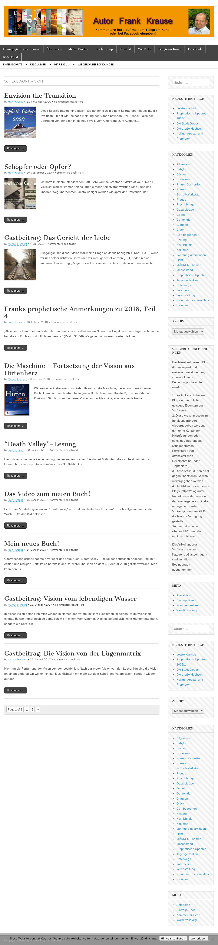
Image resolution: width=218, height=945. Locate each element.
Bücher (181, 174)
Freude (181, 199)
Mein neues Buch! (31, 543)
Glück (180, 229)
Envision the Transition (40, 95)
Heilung (181, 240)
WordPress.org (186, 610)
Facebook (195, 49)
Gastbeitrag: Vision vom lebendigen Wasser (70, 598)
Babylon (181, 169)
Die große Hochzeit (189, 128)
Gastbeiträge (185, 209)
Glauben (182, 224)
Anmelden (183, 595)
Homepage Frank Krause (21, 49)
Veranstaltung (185, 295)
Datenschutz (12, 64)
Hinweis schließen (173, 938)
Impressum (62, 64)
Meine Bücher (78, 49)
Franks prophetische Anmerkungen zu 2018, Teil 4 (79, 312)
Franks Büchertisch (189, 184)
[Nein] (213, 939)
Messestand (184, 270)
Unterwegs (183, 285)
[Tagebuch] (109, 19)
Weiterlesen (199, 938)
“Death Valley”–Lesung (40, 444)
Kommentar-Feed (188, 605)
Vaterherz (182, 290)
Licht (179, 260)
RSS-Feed (10, 57)
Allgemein (183, 164)
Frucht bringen (186, 204)
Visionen (182, 305)
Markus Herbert (17, 243)
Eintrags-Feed (186, 600)
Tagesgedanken (187, 280)
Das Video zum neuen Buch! (47, 494)
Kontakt (125, 49)
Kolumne (182, 250)
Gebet (180, 214)
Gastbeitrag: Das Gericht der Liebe (57, 238)
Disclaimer (38, 64)
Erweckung (183, 179)
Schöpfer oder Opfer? (37, 167)
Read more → (15, 148)
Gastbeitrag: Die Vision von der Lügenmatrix (72, 653)
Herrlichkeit (184, 244)
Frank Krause (15, 101)
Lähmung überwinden (191, 255)
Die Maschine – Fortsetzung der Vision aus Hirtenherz (69, 369)
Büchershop (104, 49)
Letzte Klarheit (186, 108)
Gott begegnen (186, 234)
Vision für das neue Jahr (192, 300)
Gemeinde (183, 219)
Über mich (54, 49)
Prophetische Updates (191, 275)
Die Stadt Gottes (187, 123)
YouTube (144, 49)
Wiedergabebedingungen (96, 64)
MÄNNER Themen (188, 265)
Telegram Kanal (169, 49)
